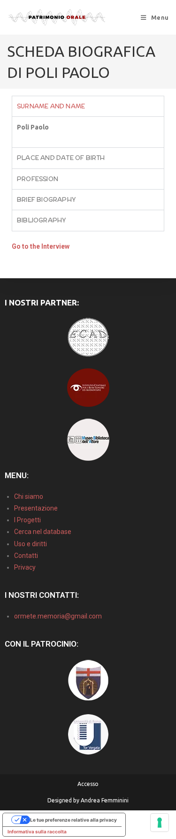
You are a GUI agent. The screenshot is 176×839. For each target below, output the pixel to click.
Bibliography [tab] (41, 220)
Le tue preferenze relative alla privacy (73, 820)
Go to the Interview (40, 246)
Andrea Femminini (105, 800)
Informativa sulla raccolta (37, 831)
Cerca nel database (42, 531)
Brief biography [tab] (46, 199)
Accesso (88, 784)
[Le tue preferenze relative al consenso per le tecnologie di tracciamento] (159, 822)
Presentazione (36, 508)
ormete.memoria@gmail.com (58, 616)
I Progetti (27, 520)
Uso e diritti (30, 544)
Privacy (25, 567)
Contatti (26, 555)
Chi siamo (28, 496)
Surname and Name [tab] (51, 106)
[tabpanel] (88, 131)
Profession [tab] (37, 179)
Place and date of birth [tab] (61, 157)
